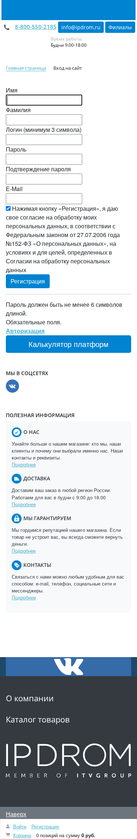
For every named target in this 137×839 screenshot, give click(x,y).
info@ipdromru (80, 27)
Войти (19, 826)
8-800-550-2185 (36, 26)
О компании (30, 698)
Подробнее (24, 464)
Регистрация (45, 826)
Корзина (22, 835)
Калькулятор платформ (68, 344)
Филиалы (120, 27)
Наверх (16, 814)
